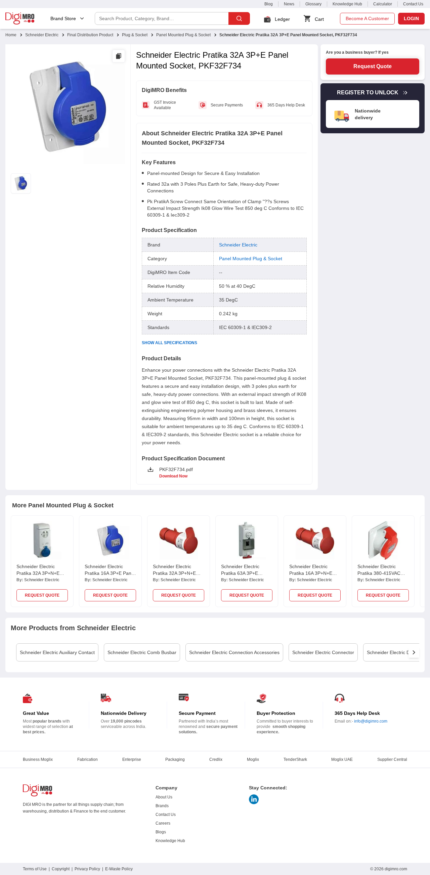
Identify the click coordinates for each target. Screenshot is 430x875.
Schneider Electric (41, 35)
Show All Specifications (169, 342)
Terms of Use (35, 869)
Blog (268, 4)
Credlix (215, 759)
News (289, 4)
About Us (164, 797)
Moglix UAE (342, 759)
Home (10, 35)
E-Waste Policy (119, 869)
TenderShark (295, 759)
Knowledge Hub (347, 4)
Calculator (382, 4)
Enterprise (131, 759)
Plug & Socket (134, 35)
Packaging (175, 759)
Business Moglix (38, 759)
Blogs (161, 832)
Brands (162, 805)
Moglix (253, 759)
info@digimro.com (370, 721)
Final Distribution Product (90, 35)
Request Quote (372, 66)
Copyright (61, 869)
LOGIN (411, 18)
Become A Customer (367, 18)
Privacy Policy (87, 869)
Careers (163, 823)
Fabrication (87, 759)
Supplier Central (392, 759)
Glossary (313, 4)
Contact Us (413, 4)
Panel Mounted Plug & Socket (183, 35)
